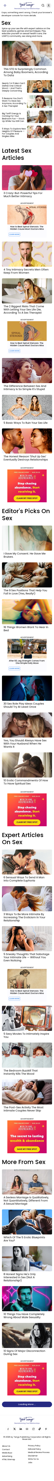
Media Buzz (7, 1452)
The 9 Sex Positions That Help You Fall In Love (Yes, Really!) (25, 592)
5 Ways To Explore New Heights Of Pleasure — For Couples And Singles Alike (14, 132)
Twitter (14, 1429)
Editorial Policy (34, 1449)
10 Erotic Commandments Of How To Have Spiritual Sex (26, 782)
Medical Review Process (39, 1452)
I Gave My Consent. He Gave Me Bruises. (25, 555)
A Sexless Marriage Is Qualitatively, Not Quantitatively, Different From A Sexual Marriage (26, 1200)
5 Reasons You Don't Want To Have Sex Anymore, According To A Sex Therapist (14, 102)
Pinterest (45, 1429)
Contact (6, 1449)
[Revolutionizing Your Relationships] (27, 4)
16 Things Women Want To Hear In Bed (26, 629)
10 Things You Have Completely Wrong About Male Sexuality (24, 1316)
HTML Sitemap (8, 1459)
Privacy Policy (34, 1445)
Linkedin (20, 1429)
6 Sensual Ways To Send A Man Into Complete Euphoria (24, 879)
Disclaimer (33, 1455)
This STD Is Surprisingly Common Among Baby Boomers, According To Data (26, 72)
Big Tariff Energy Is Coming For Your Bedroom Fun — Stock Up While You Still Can (13, 117)
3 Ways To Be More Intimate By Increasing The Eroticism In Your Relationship (24, 917)
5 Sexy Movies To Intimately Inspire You (26, 1035)
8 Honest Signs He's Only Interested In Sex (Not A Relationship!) (20, 1277)
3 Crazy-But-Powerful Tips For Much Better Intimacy (23, 194)
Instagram (33, 1429)
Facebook (8, 1429)
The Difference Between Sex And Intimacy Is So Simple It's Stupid (25, 387)
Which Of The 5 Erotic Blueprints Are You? (24, 1239)
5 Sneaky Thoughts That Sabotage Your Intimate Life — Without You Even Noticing (26, 957)
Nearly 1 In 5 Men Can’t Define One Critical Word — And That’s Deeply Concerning (13, 87)
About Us (6, 1446)
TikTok (39, 1429)
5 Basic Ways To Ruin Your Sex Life (26, 422)
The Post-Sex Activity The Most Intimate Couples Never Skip (24, 1109)
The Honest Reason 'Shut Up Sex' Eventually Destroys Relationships (26, 458)
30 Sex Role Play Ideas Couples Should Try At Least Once (24, 705)
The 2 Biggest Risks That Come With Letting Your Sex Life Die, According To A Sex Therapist (24, 309)
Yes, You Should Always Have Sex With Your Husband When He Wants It (25, 743)
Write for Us (33, 1459)
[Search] (42, 5)
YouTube (27, 1429)
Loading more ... (27, 1404)
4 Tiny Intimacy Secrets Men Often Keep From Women (26, 271)
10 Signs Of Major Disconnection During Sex (24, 1352)
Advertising (7, 1456)
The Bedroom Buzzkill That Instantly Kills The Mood (21, 1072)
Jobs (30, 1462)
